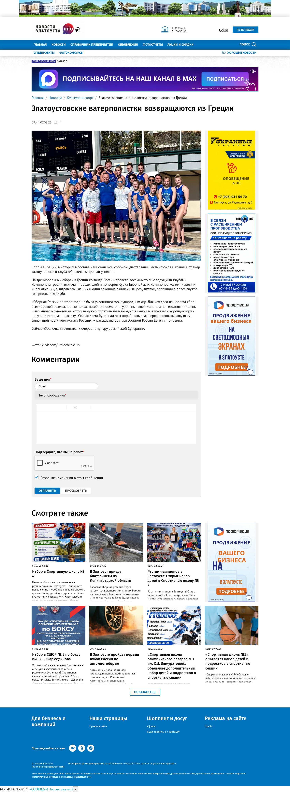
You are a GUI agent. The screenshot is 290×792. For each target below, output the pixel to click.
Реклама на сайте (225, 718)
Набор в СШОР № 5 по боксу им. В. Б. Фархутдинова (56, 656)
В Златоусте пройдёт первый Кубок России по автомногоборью (114, 659)
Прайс (208, 726)
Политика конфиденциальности (48, 766)
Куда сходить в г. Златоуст (163, 732)
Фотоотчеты (153, 44)
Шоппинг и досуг (167, 718)
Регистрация (245, 29)
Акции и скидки (180, 44)
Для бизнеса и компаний (48, 721)
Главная (40, 44)
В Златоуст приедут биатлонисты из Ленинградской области (110, 576)
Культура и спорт (80, 97)
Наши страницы (108, 718)
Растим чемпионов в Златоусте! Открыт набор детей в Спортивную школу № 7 (173, 578)
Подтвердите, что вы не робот (59, 452)
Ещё (201, 44)
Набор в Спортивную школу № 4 (58, 573)
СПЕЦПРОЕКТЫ (44, 53)
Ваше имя (43, 379)
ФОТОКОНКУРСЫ (71, 53)
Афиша (151, 726)
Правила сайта (98, 726)
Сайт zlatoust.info (44, 61)
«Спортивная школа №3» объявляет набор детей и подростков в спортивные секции (227, 661)
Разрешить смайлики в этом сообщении (72, 478)
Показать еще (145, 692)
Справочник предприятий (91, 44)
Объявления (128, 44)
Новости (58, 44)
